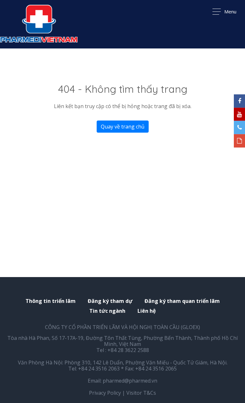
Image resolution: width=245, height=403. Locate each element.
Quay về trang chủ (123, 126)
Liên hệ (146, 311)
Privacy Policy (105, 392)
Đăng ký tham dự (110, 301)
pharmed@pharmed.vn (130, 380)
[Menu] (39, 24)
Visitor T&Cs (141, 392)
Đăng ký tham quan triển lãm (182, 301)
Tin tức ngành (107, 311)
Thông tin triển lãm (51, 301)
